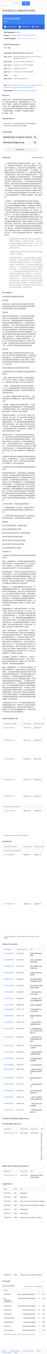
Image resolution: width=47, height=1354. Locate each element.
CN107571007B (9, 1028)
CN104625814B (9, 992)
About (5, 1351)
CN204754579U (9, 1084)
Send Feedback (15, 1351)
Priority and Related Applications (22, 87)
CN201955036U (9, 1058)
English (18, 32)
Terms (38, 1351)
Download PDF (12, 27)
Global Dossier (26, 90)
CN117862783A (9, 904)
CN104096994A (9, 1097)
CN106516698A (9, 985)
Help (15, 1352)
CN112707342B (9, 1052)
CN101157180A (9, 1005)
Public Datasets (28, 1351)
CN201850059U (9, 953)
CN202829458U (9, 1065)
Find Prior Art (25, 27)
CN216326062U (9, 1037)
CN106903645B (9, 1090)
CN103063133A (9, 740)
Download (29, 1286)
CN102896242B (9, 1078)
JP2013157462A (9, 811)
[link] (20, 124)
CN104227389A (9, 759)
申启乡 (19, 35)
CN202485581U (9, 973)
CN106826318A (9, 966)
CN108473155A (9, 979)
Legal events (32, 85)
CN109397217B (9, 1110)
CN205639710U (9, 796)
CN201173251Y (9, 1045)
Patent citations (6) (13, 85)
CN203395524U (9, 1016)
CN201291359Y (9, 998)
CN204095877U (9, 1103)
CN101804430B (9, 960)
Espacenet (16, 90)
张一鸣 (33, 35)
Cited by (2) (24, 85)
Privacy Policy (7, 1352)
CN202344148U (9, 728)
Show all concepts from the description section (19, 1334)
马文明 (24, 35)
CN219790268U (9, 1069)
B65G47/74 (10, 123)
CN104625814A (9, 779)
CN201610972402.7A (10, 1133)
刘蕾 (11, 35)
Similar (36, 27)
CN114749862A (9, 855)
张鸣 (29, 35)
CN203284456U (9, 1009)
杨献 (15, 35)
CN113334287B (9, 1022)
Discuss (34, 90)
